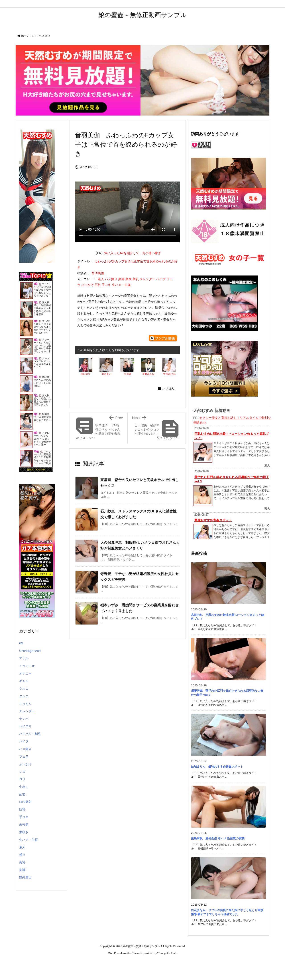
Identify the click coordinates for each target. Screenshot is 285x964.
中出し (23, 786)
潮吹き (23, 832)
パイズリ (25, 726)
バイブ (23, 741)
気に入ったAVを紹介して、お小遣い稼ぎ (132, 253)
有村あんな (148, 373)
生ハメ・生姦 (28, 839)
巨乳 (22, 809)
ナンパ (23, 719)
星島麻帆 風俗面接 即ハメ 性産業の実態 (217, 838)
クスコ (23, 688)
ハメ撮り (44, 36)
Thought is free (166, 953)
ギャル (23, 681)
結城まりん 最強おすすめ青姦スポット (217, 766)
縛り (22, 854)
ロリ (22, 779)
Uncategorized (30, 651)
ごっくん (25, 703)
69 (21, 643)
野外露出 (25, 877)
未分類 (23, 824)
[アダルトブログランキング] (201, 144)
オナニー (25, 673)
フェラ (23, 756)
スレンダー (27, 711)
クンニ (23, 696)
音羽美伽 (98, 273)
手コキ (23, 817)
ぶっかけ (25, 764)
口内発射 (25, 802)
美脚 (22, 870)
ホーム (25, 36)
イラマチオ (27, 666)
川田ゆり (85, 373)
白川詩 (127, 373)
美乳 (22, 862)
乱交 (22, 794)
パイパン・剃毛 (30, 734)
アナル (23, 658)
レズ (22, 771)
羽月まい (106, 373)
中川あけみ (169, 373)
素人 (22, 847)
